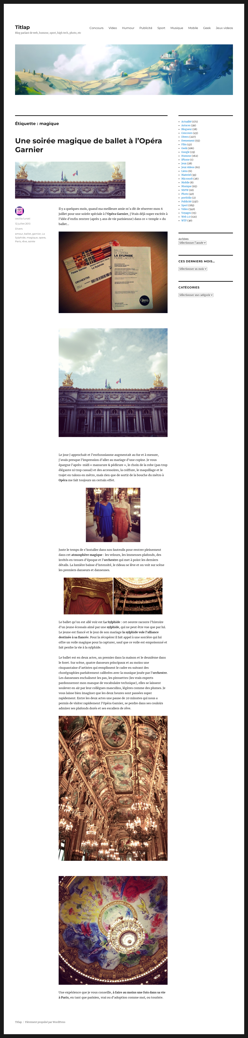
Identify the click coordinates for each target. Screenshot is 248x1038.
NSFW (184, 190)
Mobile (193, 28)
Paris (18, 241)
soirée (31, 241)
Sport (161, 28)
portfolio (186, 197)
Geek (207, 28)
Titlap (22, 27)
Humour (128, 28)
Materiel (186, 174)
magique (32, 237)
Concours (96, 28)
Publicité (145, 28)
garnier (36, 233)
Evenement (187, 140)
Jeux (183, 163)
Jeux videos (224, 28)
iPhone (185, 159)
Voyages (186, 213)
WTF (184, 220)
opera (42, 237)
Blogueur (186, 129)
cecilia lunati (22, 218)
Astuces (185, 125)
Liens (184, 171)
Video (113, 28)
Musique (176, 28)
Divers (19, 228)
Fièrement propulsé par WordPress (45, 1022)
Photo (184, 193)
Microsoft (187, 178)
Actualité (186, 121)
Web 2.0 (185, 216)
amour (19, 233)
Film (184, 144)
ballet (27, 233)
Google (185, 152)
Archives (183, 239)
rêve (24, 241)
